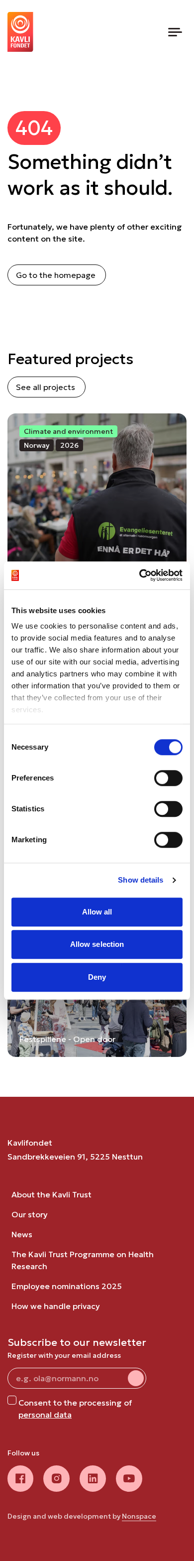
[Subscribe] (136, 1378)
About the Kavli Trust (51, 1194)
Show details (140, 880)
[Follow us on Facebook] (20, 1478)
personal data (45, 1415)
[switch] (168, 778)
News (21, 1234)
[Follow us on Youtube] (129, 1478)
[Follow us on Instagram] (56, 1478)
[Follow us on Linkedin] (93, 1478)
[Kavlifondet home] (20, 32)
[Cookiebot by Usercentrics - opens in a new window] (140, 575)
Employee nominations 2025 (66, 1286)
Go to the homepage (56, 275)
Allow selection (97, 944)
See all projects (45, 387)
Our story (29, 1214)
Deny (97, 977)
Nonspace (139, 1516)
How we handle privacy (55, 1306)
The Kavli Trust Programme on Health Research (82, 1260)
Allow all (97, 912)
